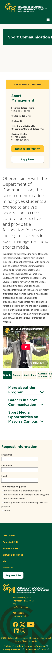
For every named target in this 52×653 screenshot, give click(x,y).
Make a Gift (9, 567)
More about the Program (26, 389)
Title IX (8, 646)
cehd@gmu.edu (20, 616)
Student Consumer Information (31, 646)
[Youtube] (31, 625)
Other (7, 510)
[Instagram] (23, 630)
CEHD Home (9, 535)
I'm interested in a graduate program (22, 490)
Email (4, 476)
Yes (42, 129)
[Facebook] (15, 624)
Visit (5, 561)
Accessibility (33, 649)
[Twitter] (22, 625)
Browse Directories (13, 554)
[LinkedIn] (16, 631)
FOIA (45, 649)
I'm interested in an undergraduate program (26, 494)
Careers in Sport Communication (26, 402)
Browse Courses (11, 548)
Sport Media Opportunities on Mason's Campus (26, 417)
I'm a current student (14, 498)
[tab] (7, 375)
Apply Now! (27, 159)
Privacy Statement (13, 649)
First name (6, 454)
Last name (6, 465)
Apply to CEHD (10, 542)
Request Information (27, 148)
